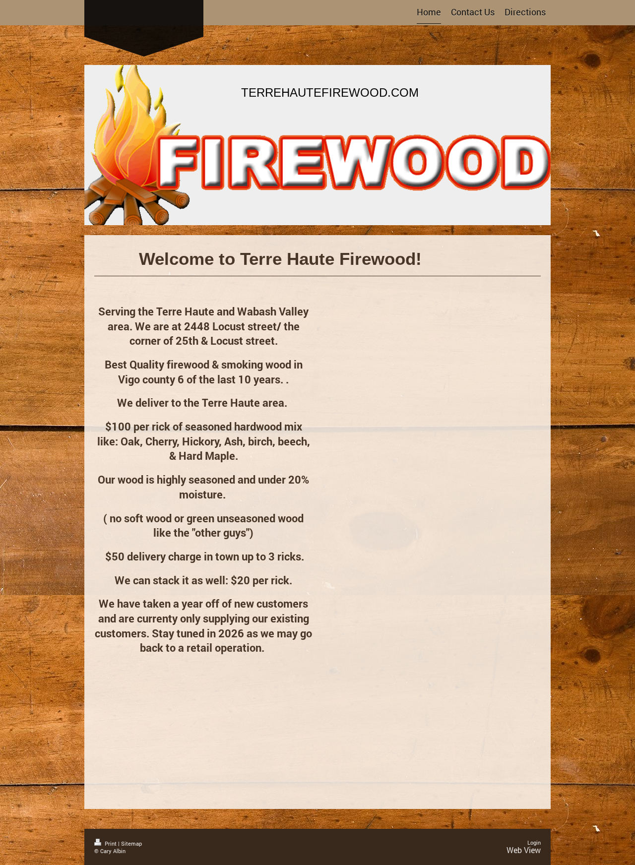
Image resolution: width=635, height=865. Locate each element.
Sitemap (131, 843)
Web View (524, 850)
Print (110, 843)
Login (534, 842)
